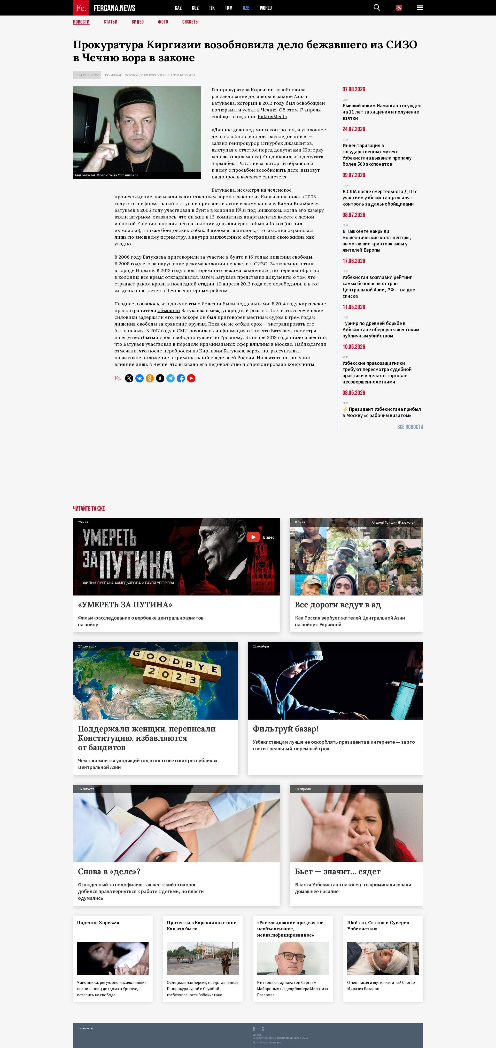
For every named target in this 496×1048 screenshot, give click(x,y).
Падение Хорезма (98, 922)
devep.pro (275, 1042)
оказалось (164, 217)
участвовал (177, 210)
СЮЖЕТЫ (190, 22)
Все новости (410, 427)
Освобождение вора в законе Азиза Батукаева (160, 75)
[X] (129, 378)
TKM (229, 8)
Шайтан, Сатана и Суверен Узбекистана (378, 926)
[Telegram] (170, 378)
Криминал (113, 75)
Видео (138, 22)
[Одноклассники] (150, 378)
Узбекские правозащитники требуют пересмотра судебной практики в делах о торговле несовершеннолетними (377, 372)
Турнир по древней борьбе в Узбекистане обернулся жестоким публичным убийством (381, 329)
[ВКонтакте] (139, 378)
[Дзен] (160, 378)
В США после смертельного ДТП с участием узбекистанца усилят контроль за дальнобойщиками (380, 197)
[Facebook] (181, 378)
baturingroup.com (288, 1037)
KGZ (195, 8)
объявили (169, 310)
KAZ (178, 8)
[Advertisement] (248, 467)
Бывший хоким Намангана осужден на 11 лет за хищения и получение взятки (382, 111)
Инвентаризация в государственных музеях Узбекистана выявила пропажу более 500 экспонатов (377, 154)
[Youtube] (191, 378)
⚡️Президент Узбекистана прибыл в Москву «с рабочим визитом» (382, 412)
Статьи (111, 22)
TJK (212, 8)
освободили (287, 284)
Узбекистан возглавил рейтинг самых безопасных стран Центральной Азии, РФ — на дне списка (379, 286)
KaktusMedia (272, 116)
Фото (163, 22)
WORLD (266, 8)
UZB (246, 8)
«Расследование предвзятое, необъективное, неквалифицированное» (290, 929)
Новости (81, 22)
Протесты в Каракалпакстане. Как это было (202, 926)
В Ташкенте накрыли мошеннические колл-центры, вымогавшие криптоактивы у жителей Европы (377, 240)
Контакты (86, 1028)
